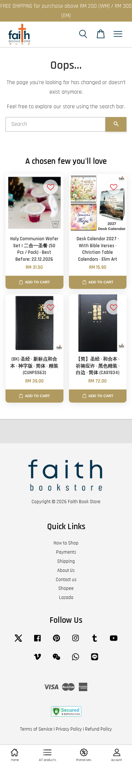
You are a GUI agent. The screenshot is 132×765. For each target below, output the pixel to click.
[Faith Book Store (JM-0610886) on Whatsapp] (75, 660)
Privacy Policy (69, 729)
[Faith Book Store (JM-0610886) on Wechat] (56, 660)
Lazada (66, 597)
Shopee (66, 588)
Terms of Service (36, 729)
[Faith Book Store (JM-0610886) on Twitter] (18, 642)
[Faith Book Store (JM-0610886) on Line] (94, 660)
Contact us (66, 580)
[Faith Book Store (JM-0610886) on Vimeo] (37, 660)
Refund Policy (98, 729)
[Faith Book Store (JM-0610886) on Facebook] (37, 642)
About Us (66, 570)
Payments (66, 552)
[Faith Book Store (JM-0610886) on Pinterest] (56, 642)
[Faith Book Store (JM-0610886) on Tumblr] (94, 642)
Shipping (66, 561)
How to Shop (66, 543)
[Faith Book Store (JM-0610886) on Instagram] (75, 642)
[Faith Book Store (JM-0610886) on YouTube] (114, 642)
